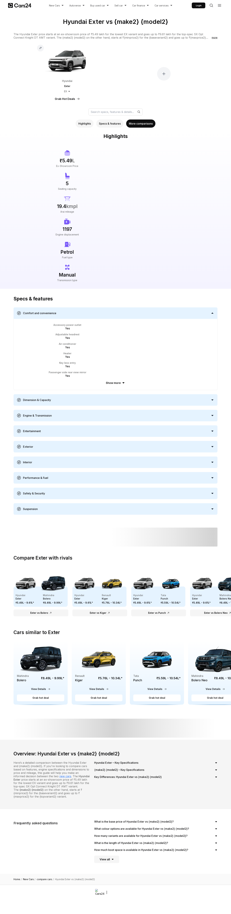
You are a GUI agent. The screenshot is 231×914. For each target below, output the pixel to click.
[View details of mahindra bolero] (41, 673)
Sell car (118, 5)
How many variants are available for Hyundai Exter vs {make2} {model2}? (141, 835)
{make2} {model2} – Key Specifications (119, 769)
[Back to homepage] (19, 5)
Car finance (138, 5)
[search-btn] (211, 5)
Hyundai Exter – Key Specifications (116, 762)
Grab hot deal (40, 697)
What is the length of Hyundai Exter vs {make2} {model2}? (131, 843)
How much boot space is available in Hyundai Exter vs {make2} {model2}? (141, 850)
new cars (65, 776)
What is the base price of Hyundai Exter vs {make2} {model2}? (134, 821)
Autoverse (75, 5)
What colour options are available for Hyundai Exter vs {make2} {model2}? (141, 828)
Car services (162, 5)
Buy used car (97, 5)
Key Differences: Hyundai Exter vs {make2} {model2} (128, 777)
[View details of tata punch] (157, 673)
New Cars (54, 5)
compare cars (45, 879)
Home (18, 879)
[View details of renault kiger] (99, 673)
